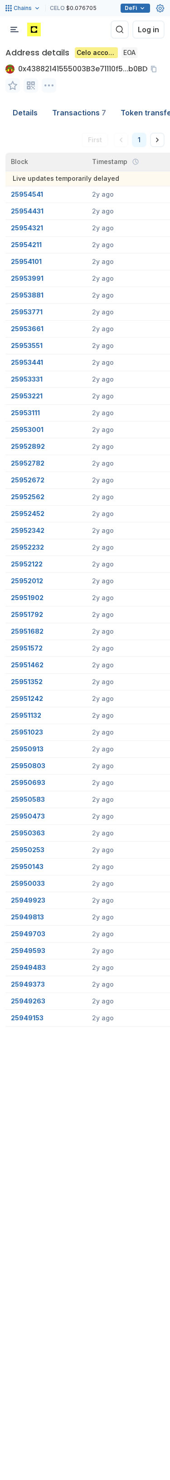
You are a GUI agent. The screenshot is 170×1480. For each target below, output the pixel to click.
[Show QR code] (31, 85)
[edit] (12, 85)
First (95, 140)
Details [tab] (25, 112)
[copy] (155, 69)
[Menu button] (14, 29)
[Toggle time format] (135, 161)
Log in (148, 29)
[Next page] (157, 140)
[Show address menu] (49, 85)
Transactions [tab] (79, 112)
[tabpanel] (85, 574)
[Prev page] (121, 140)
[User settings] (160, 8)
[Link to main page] (34, 29)
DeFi (131, 8)
